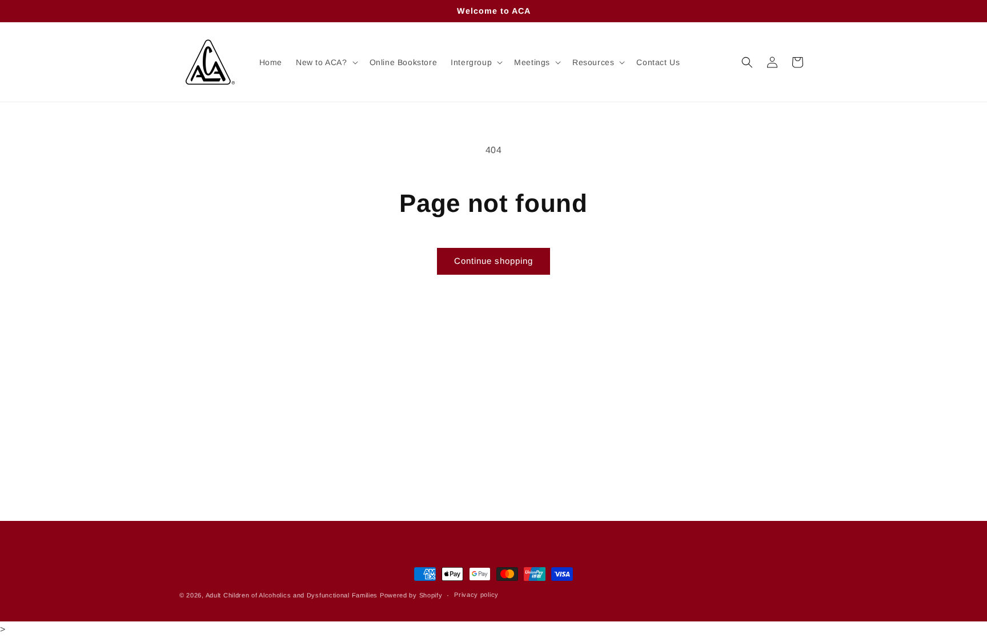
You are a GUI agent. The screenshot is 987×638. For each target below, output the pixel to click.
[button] (326, 62)
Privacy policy (476, 595)
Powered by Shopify (411, 595)
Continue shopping (493, 261)
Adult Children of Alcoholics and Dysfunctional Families (292, 595)
